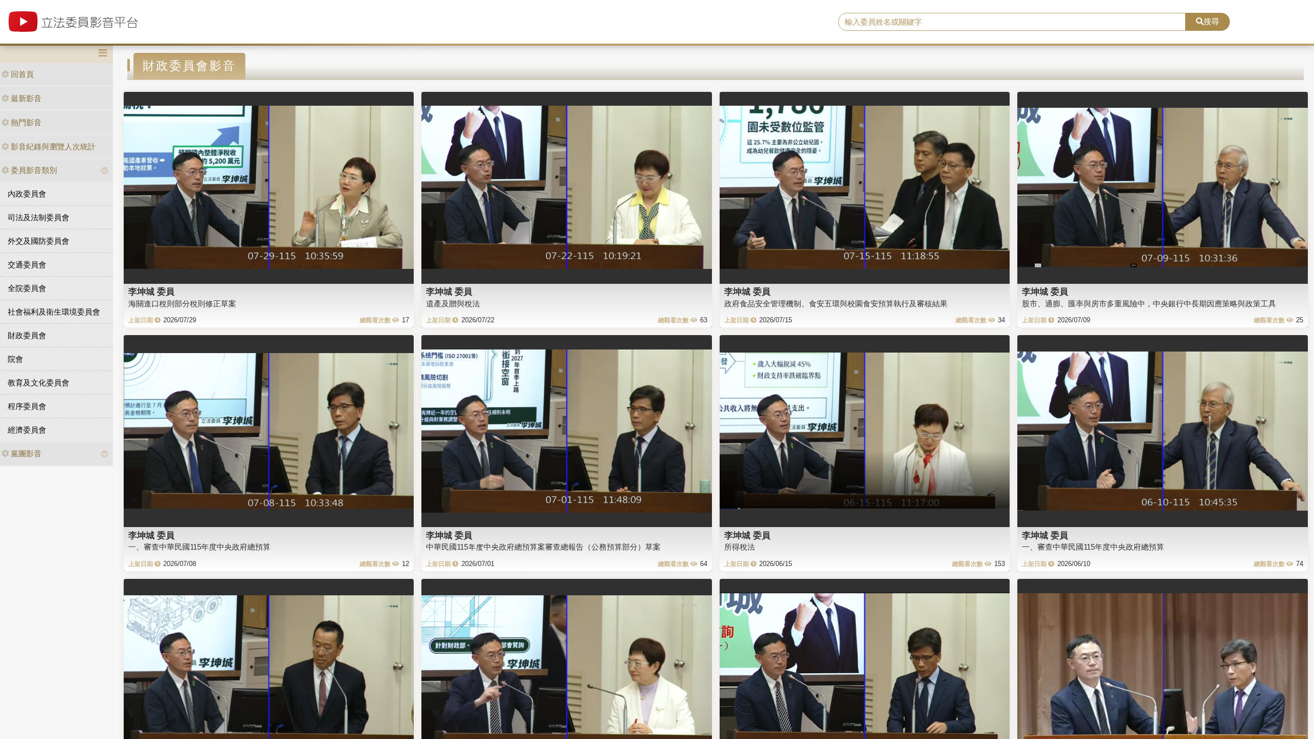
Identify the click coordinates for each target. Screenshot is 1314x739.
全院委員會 (27, 288)
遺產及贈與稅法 (453, 303)
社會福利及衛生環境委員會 (54, 311)
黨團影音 (26, 453)
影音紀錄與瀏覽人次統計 (53, 146)
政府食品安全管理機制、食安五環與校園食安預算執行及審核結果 (836, 303)
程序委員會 (27, 406)
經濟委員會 (27, 429)
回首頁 (22, 74)
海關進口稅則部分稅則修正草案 (182, 303)
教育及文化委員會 (38, 382)
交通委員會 (27, 264)
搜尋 (1211, 21)
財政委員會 (27, 335)
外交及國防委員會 (38, 241)
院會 (15, 359)
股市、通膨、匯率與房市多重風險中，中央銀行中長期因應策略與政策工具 (1149, 303)
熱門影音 (26, 122)
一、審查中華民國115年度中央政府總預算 (199, 546)
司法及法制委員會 (38, 217)
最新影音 (26, 98)
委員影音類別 (34, 170)
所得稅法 (739, 546)
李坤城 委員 (151, 291)
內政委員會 (27, 193)
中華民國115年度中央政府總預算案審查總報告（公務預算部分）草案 (543, 546)
